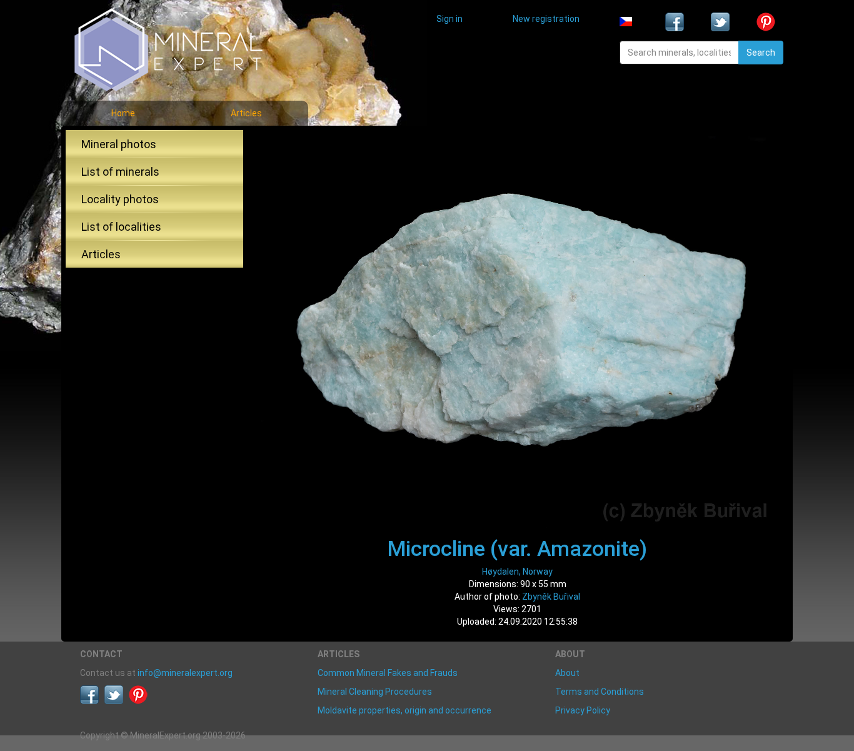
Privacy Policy (582, 710)
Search (760, 53)
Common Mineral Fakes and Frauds (388, 673)
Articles (246, 113)
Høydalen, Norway (517, 572)
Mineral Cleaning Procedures (375, 692)
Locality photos (120, 199)
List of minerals (120, 171)
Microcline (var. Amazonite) (517, 548)
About (567, 673)
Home (123, 113)
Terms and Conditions (599, 692)
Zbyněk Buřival (551, 597)
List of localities (121, 226)
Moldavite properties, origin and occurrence (404, 710)
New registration (546, 19)
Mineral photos (118, 144)
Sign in (449, 19)
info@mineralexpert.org (185, 673)
